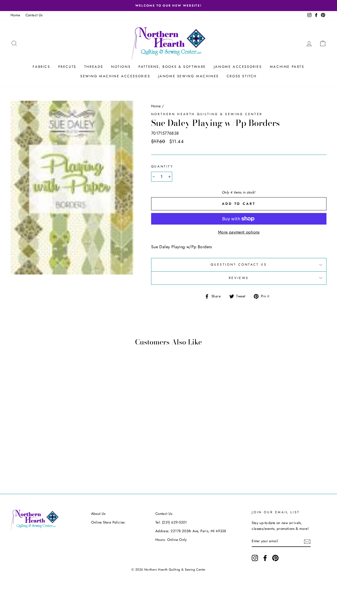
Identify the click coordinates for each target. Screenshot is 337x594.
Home (15, 15)
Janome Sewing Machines (188, 76)
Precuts (67, 66)
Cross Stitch (242, 76)
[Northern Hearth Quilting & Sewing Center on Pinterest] (275, 558)
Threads (93, 66)
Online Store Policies (108, 522)
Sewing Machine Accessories (115, 76)
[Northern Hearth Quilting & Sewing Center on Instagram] (255, 558)
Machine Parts (287, 66)
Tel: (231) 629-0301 (171, 522)
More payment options (239, 232)
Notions (121, 66)
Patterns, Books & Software (172, 66)
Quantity (162, 166)
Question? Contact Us (239, 264)
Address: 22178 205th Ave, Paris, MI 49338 (190, 531)
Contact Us (34, 15)
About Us (98, 513)
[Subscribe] (307, 541)
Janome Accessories (238, 66)
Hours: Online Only (171, 539)
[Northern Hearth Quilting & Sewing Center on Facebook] (265, 558)
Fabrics (41, 66)
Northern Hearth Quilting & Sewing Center (206, 114)
